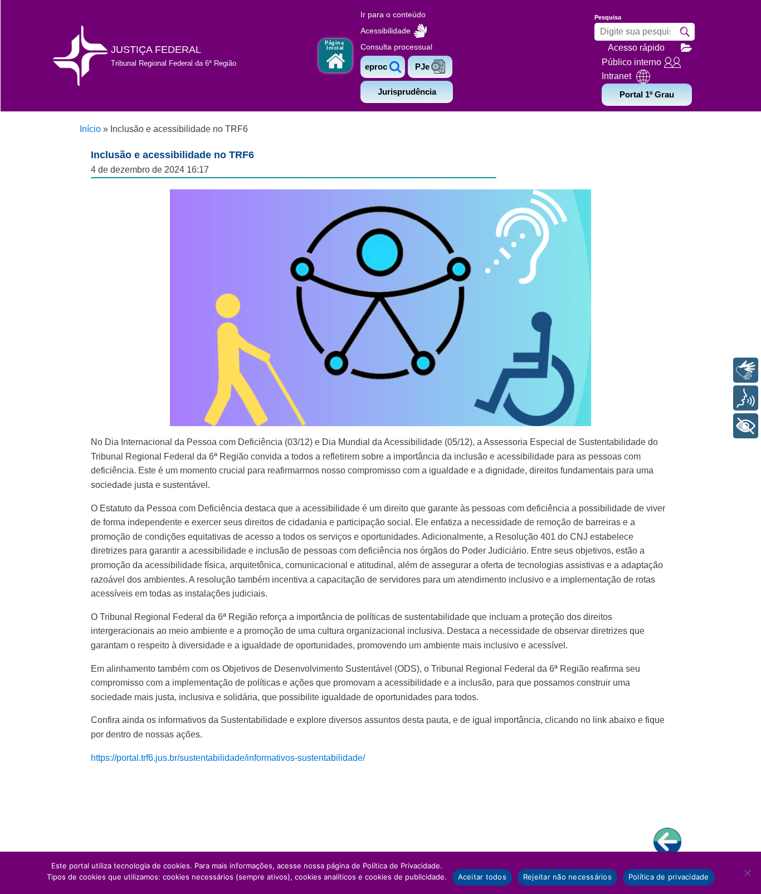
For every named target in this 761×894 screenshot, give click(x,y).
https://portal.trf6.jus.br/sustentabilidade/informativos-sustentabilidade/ (228, 758)
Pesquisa (607, 17)
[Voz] (745, 398)
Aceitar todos (482, 876)
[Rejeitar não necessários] (747, 872)
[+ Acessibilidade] (745, 425)
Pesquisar (684, 31)
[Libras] (745, 370)
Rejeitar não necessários (567, 876)
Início (90, 129)
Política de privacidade (668, 876)
